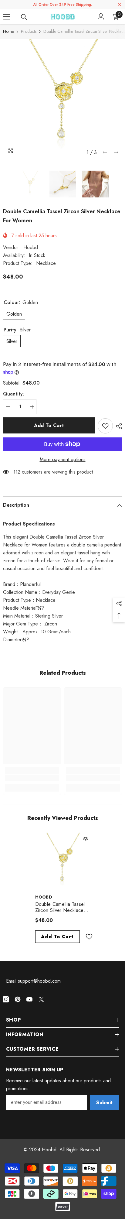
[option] (62, 98)
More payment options (63, 459)
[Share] (117, 426)
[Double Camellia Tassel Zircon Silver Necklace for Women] (63, 862)
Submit (104, 1102)
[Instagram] (5, 999)
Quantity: (13, 393)
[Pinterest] (17, 999)
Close (119, 4)
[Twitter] (41, 999)
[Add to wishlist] (105, 425)
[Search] (24, 17)
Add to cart (49, 425)
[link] (32, 778)
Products (28, 31)
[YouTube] (29, 999)
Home (8, 31)
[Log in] (101, 16)
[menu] (6, 16)
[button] (105, 152)
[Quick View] (85, 838)
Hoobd (30, 247)
